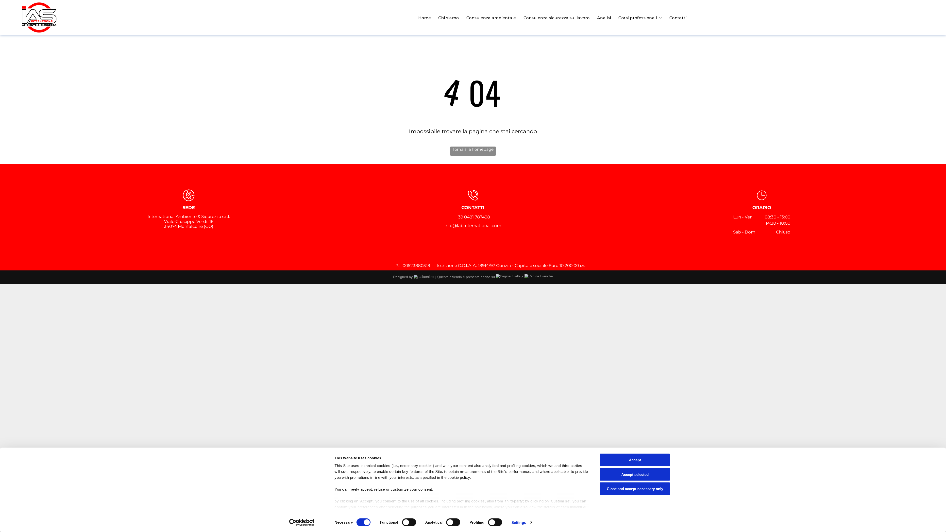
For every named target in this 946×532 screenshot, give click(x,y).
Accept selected (635, 474)
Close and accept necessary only (635, 489)
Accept (635, 460)
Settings (518, 522)
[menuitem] (425, 18)
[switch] (409, 522)
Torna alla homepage (473, 149)
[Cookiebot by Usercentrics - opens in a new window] (301, 522)
